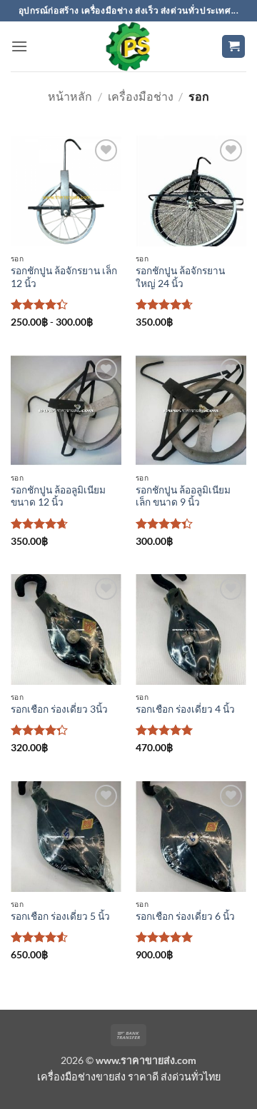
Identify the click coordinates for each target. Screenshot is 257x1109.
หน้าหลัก (70, 96)
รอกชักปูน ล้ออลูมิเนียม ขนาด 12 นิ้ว (58, 496)
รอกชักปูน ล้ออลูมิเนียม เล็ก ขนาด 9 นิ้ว (183, 496)
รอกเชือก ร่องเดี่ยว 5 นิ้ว (60, 916)
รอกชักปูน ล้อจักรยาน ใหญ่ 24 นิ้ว (180, 277)
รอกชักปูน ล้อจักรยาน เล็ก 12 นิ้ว (64, 277)
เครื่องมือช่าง (140, 96)
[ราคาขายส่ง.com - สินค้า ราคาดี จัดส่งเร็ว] (128, 46)
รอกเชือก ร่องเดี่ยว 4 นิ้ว (185, 709)
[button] (19, 46)
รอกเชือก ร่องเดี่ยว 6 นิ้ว (185, 916)
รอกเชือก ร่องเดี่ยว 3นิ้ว (59, 709)
